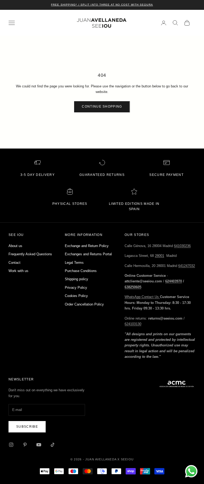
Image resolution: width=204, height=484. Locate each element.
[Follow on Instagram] (11, 444)
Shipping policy (76, 279)
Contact (14, 263)
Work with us (18, 271)
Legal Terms (74, 263)
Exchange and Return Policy (87, 246)
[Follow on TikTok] (52, 444)
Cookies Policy (76, 296)
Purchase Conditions (81, 271)
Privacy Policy (76, 288)
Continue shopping (102, 106)
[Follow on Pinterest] (25, 444)
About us (15, 246)
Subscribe (27, 426)
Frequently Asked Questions (30, 254)
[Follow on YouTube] (38, 444)
